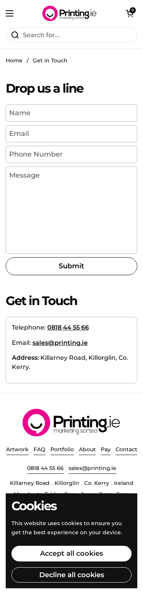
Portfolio (62, 449)
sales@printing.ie (92, 468)
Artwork (17, 449)
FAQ (39, 449)
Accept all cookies (71, 553)
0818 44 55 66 (45, 468)
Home (14, 60)
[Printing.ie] (69, 13)
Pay (106, 449)
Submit (71, 266)
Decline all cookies (71, 575)
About (87, 449)
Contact (126, 449)
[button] (129, 13)
